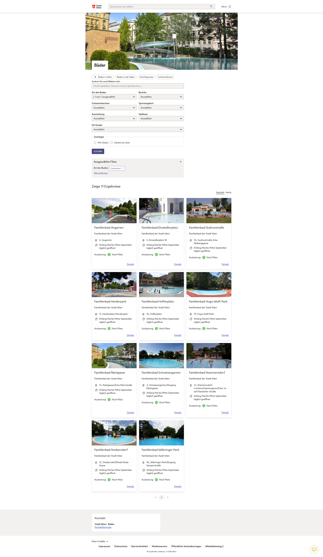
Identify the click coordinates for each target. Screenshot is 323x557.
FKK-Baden (103, 142)
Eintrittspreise (146, 76)
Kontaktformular (103, 527)
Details (130, 264)
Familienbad (118, 168)
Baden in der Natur (126, 76)
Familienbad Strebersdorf (111, 450)
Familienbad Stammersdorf (207, 372)
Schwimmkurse (165, 76)
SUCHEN (98, 151)
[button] (314, 549)
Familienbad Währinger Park (160, 450)
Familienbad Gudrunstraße (206, 227)
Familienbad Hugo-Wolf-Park (208, 301)
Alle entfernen (101, 173)
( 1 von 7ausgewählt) (104, 96)
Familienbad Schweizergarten (161, 372)
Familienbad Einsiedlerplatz (160, 227)
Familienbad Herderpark (110, 301)
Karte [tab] (228, 192)
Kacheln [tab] (220, 192)
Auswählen (146, 96)
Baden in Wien (105, 76)
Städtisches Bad (122, 142)
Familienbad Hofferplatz (158, 301)
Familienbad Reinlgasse (109, 372)
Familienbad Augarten (109, 227)
